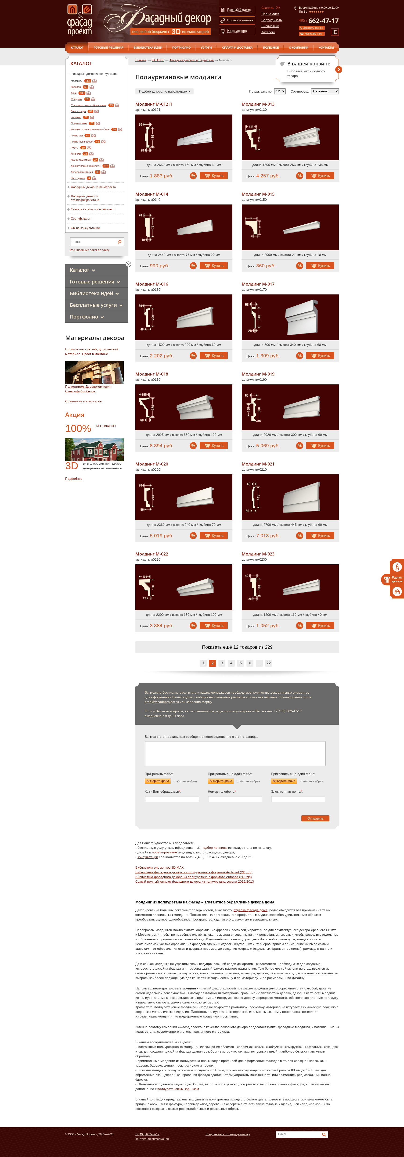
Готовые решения (108, 47)
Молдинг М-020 (151, 464)
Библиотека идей (148, 47)
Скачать (267, 8)
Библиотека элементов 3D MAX (159, 867)
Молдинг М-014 (151, 194)
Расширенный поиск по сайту (89, 250)
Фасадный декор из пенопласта (93, 187)
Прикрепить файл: (159, 774)
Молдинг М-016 (151, 284)
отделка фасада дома (250, 910)
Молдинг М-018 (151, 374)
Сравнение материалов (83, 401)
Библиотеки (270, 26)
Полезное (271, 47)
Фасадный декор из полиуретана (94, 73)
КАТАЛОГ (77, 47)
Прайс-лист (270, 14)
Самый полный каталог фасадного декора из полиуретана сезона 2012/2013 (194, 881)
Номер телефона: (222, 791)
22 (269, 663)
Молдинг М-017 (258, 284)
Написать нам (313, 33)
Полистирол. (75, 386)
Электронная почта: (287, 791)
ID (335, 32)
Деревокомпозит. (98, 386)
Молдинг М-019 (258, 374)
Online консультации (85, 228)
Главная (140, 60)
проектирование (164, 852)
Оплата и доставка (237, 47)
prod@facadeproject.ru (162, 702)
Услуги (206, 47)
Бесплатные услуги (93, 305)
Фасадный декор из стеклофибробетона (85, 198)
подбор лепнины (214, 847)
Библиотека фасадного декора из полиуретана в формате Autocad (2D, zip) (193, 877)
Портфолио (181, 47)
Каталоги (268, 32)
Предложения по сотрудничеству (228, 1134)
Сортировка (300, 91)
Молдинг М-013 (258, 104)
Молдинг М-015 (258, 194)
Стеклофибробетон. (80, 391)
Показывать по (260, 91)
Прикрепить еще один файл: (230, 774)
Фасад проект (79, 20)
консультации (147, 857)
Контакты (326, 47)
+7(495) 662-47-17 (147, 1134)
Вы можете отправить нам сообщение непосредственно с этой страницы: (201, 736)
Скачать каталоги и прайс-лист (93, 209)
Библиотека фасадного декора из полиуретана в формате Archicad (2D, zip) (193, 872)
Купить (218, 176)
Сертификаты (271, 20)
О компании (298, 47)
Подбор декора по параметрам (163, 91)
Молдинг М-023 (258, 554)
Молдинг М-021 (258, 464)
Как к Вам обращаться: (163, 791)
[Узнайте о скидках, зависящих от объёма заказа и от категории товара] (193, 176)
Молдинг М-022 (151, 554)
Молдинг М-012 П (153, 104)
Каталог (80, 270)
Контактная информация (152, 1139)
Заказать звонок (313, 27)
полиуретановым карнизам (178, 1089)
